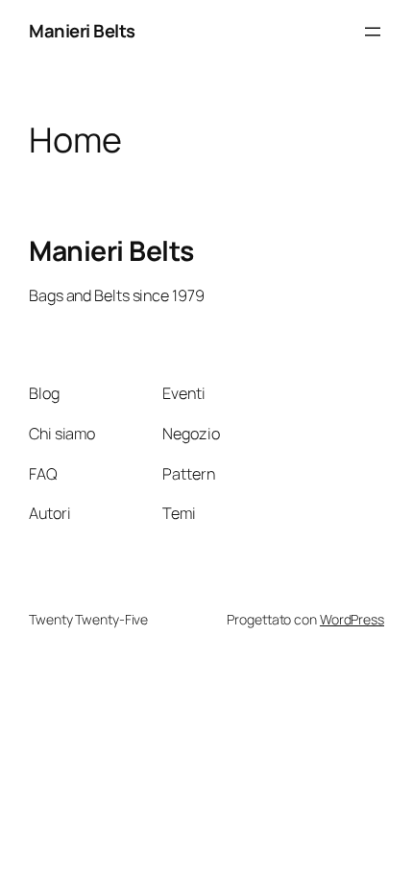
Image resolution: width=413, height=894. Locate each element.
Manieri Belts (82, 30)
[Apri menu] (372, 31)
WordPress (352, 619)
